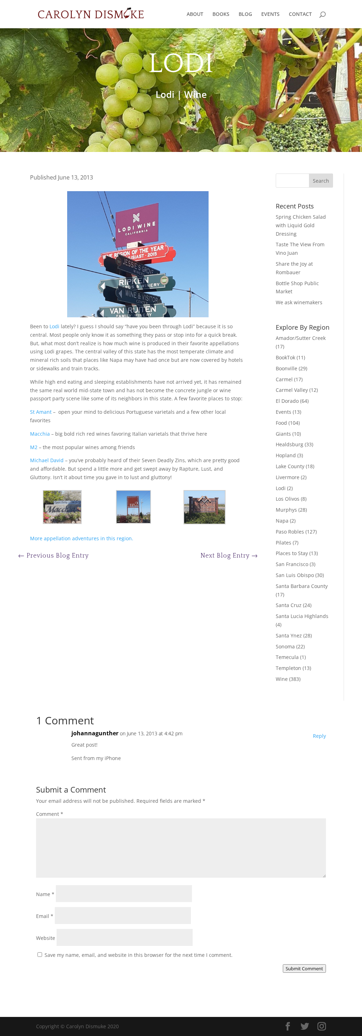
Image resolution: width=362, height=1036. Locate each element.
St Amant (41, 411)
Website (45, 938)
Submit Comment (304, 968)
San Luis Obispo (295, 575)
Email (44, 916)
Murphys (286, 509)
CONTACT (300, 14)
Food (281, 422)
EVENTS (270, 14)
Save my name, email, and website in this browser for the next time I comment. (139, 955)
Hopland (286, 455)
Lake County (290, 466)
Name (45, 894)
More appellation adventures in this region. (81, 538)
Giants (283, 433)
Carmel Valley (292, 390)
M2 (33, 447)
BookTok (285, 357)
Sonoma (285, 646)
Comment (49, 814)
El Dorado (287, 401)
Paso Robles (290, 531)
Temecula (287, 657)
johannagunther (94, 733)
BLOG (245, 14)
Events (283, 411)
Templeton (288, 668)
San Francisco (292, 564)
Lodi (165, 94)
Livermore (287, 477)
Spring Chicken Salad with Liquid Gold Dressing (301, 225)
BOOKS (220, 14)
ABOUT (195, 14)
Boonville (286, 368)
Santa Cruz (289, 605)
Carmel (284, 379)
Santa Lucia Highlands (302, 616)
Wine (195, 94)
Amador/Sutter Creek (301, 338)
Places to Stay (292, 553)
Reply (319, 735)
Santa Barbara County (302, 586)
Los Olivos (287, 498)
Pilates (283, 542)
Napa (282, 520)
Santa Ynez (289, 635)
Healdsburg (289, 444)
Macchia (40, 433)
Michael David (47, 460)
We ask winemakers (299, 302)
